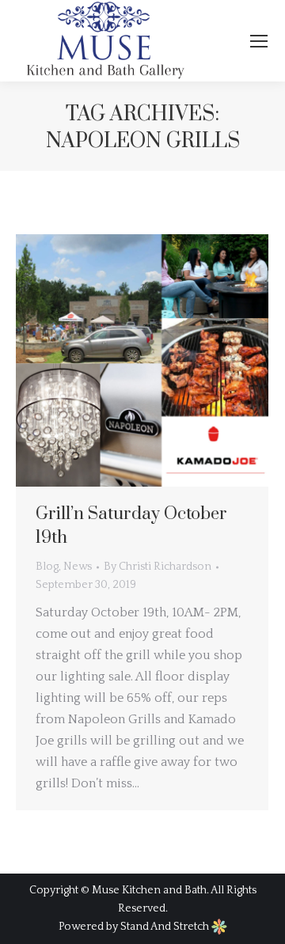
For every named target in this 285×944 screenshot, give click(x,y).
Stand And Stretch (165, 926)
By (157, 566)
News (77, 566)
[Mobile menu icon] (259, 41)
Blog (47, 566)
